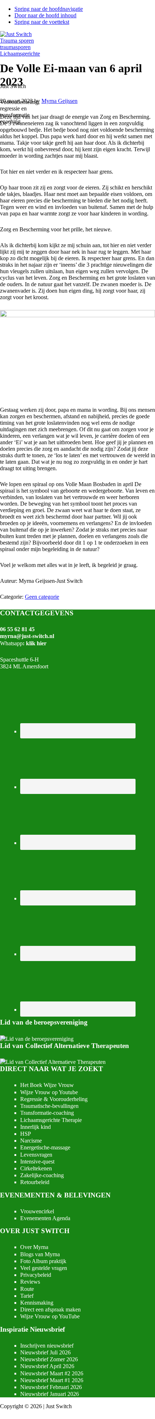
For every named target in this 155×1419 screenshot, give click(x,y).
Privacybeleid (35, 1275)
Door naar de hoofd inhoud (45, 15)
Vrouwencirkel (37, 1211)
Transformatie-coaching (47, 1113)
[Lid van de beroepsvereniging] (37, 1039)
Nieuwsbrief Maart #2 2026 (51, 1373)
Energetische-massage (45, 1147)
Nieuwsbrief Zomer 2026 (49, 1359)
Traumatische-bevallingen (49, 1106)
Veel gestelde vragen (43, 1268)
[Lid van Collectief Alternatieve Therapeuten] (53, 1062)
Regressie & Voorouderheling (54, 1099)
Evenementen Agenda (45, 1218)
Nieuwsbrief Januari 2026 (49, 1394)
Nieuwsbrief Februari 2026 (51, 1387)
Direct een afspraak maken (50, 1309)
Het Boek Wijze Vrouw (47, 1085)
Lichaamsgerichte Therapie (51, 1120)
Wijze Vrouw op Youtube (49, 1092)
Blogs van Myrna (40, 1254)
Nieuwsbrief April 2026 (47, 1366)
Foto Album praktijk (43, 1261)
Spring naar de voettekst (41, 22)
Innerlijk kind (35, 1127)
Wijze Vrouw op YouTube (50, 1316)
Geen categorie (42, 597)
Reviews (30, 1282)
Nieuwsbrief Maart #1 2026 (51, 1380)
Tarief (27, 1296)
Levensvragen (36, 1155)
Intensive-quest (37, 1161)
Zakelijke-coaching (42, 1175)
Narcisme (31, 1141)
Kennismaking (36, 1303)
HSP (25, 1134)
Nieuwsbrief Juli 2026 (45, 1352)
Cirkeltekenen (36, 1168)
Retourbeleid (34, 1182)
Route (27, 1289)
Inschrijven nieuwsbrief (47, 1345)
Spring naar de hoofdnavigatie (48, 9)
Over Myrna (34, 1247)
